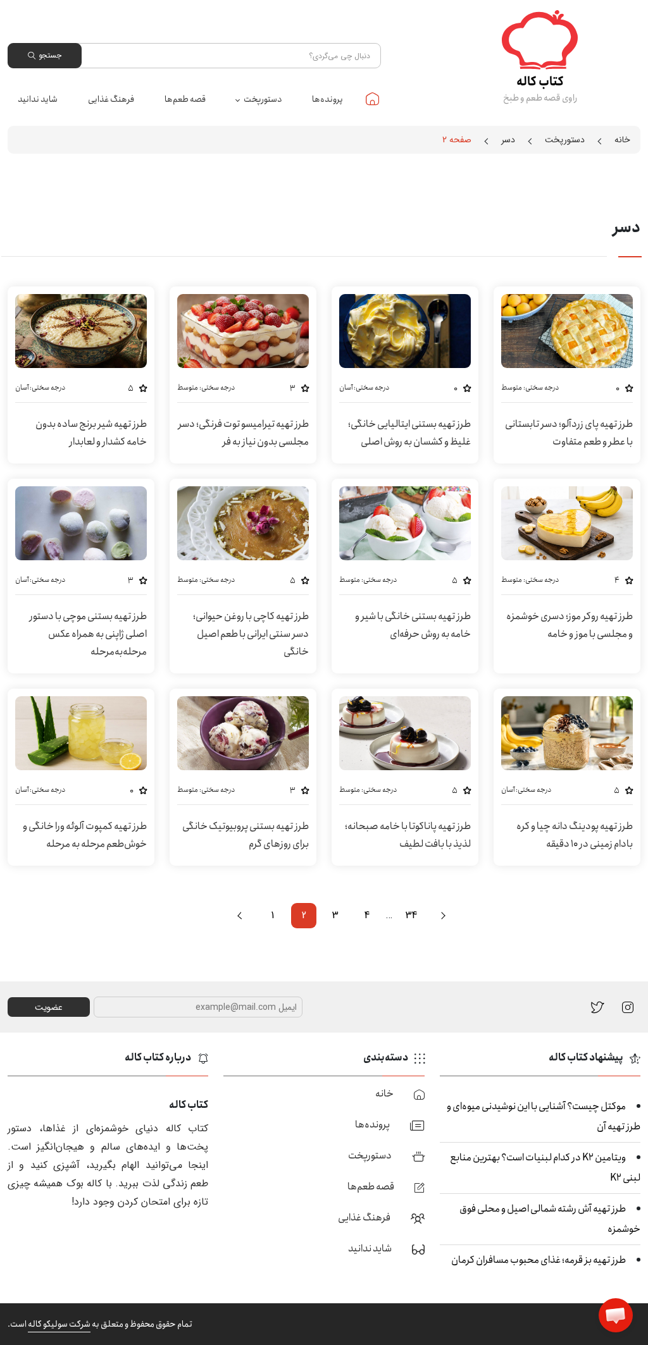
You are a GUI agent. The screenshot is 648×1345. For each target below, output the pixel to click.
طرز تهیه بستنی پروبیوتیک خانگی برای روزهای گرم (245, 835)
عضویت (49, 1007)
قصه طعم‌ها (185, 99)
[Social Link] (597, 1007)
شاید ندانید (38, 99)
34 (411, 915)
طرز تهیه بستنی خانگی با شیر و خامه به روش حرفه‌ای (413, 625)
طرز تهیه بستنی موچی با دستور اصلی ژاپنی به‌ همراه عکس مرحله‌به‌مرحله (88, 634)
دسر (508, 140)
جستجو (50, 55)
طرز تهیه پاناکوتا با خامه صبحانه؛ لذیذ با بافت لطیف (408, 835)
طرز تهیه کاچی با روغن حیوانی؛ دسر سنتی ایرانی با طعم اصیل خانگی (251, 634)
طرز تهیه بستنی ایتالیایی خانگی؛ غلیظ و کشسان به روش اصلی (409, 433)
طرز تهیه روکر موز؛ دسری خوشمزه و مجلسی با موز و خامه (569, 625)
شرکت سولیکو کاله (59, 1324)
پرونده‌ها (327, 99)
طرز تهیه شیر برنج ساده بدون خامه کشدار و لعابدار (91, 433)
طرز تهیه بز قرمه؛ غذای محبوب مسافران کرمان (538, 1260)
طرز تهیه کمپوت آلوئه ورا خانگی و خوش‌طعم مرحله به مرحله (85, 835)
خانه (372, 99)
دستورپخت (263, 99)
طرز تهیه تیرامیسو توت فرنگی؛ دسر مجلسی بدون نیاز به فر (243, 433)
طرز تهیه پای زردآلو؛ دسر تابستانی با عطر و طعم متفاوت (569, 433)
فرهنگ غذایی (111, 99)
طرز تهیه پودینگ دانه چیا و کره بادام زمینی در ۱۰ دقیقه (574, 835)
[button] (616, 1315)
